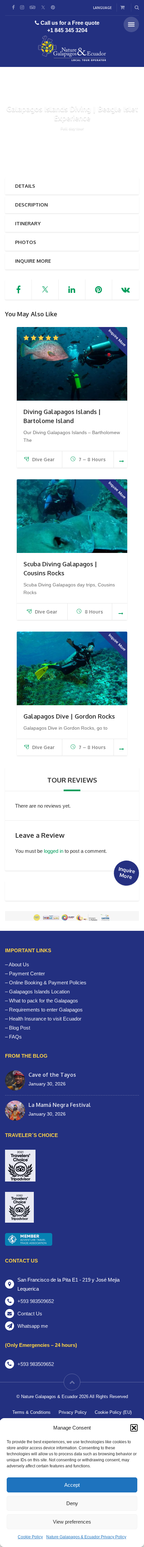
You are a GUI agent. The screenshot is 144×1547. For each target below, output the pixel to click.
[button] (134, 1427)
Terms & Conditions (31, 1412)
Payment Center (27, 973)
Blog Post (19, 1028)
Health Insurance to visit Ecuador (45, 1019)
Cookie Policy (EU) (113, 1412)
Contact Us (29, 1313)
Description (31, 204)
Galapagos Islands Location (39, 991)
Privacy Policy (73, 1412)
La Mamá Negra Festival (59, 1105)
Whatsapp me (32, 1326)
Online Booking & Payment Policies (47, 982)
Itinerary (28, 223)
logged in (53, 851)
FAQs (15, 1037)
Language (102, 8)
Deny (72, 1503)
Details (25, 186)
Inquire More (33, 261)
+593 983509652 (35, 1301)
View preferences (72, 1522)
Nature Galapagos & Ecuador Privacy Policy (86, 1537)
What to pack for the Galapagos (43, 1000)
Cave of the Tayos (52, 1074)
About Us (19, 964)
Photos (25, 242)
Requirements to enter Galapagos (46, 1009)
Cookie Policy (30, 1537)
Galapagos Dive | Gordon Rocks (69, 716)
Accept (72, 1485)
